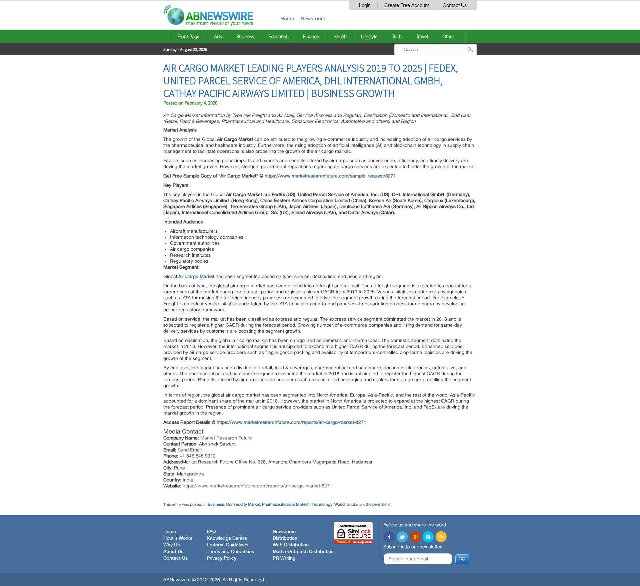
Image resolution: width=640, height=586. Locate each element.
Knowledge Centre (227, 538)
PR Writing (284, 558)
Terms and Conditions (230, 551)
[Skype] (428, 537)
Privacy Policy (221, 558)
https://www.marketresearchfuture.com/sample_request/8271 (330, 175)
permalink (381, 504)
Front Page (188, 36)
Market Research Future (226, 437)
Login (365, 5)
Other (448, 36)
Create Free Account (406, 5)
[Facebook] (389, 537)
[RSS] (441, 537)
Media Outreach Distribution (303, 551)
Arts (218, 36)
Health (340, 36)
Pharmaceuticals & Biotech (286, 504)
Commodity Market (243, 504)
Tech (397, 36)
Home (287, 18)
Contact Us (455, 5)
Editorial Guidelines (227, 545)
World (339, 504)
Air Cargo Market (196, 276)
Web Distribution (291, 545)
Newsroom (313, 18)
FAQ (211, 531)
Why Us (171, 545)
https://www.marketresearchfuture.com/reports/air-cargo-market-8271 (291, 422)
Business (245, 36)
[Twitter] (402, 537)
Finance (311, 36)
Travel (422, 36)
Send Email (190, 449)
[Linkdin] (415, 537)
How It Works (177, 538)
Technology (322, 504)
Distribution (285, 538)
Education (278, 36)
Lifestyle (369, 36)
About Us (173, 551)
